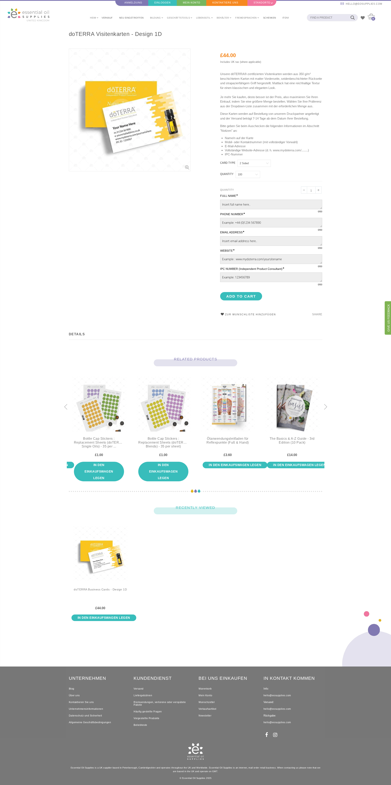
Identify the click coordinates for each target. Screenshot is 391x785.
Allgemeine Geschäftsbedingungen (90, 722)
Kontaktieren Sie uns (81, 702)
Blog (71, 688)
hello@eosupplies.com (364, 3)
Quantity (227, 174)
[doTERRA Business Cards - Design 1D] (100, 557)
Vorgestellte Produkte (146, 718)
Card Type (227, 162)
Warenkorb (205, 688)
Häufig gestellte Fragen (148, 711)
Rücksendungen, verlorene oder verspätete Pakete (160, 703)
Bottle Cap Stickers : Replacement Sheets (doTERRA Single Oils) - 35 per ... (99, 442)
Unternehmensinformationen (86, 708)
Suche (352, 17)
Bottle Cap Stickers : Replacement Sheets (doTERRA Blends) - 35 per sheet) (163, 442)
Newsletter (205, 715)
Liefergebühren (143, 695)
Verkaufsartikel (207, 708)
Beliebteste (140, 725)
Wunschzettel (207, 702)
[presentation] (65, 407)
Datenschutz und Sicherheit (85, 715)
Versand (139, 688)
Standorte (262, 2)
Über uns (74, 695)
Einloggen (162, 2)
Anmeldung (133, 2)
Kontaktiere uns (225, 2)
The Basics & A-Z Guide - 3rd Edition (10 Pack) (292, 440)
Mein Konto (191, 2)
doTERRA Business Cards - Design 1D (100, 589)
